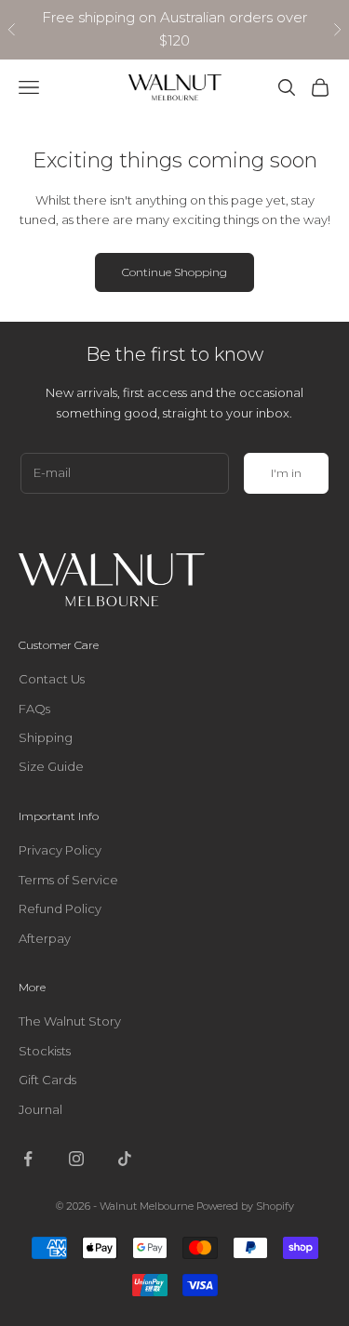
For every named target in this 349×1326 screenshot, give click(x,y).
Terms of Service (68, 879)
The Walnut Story (70, 1021)
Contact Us (52, 678)
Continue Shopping (174, 272)
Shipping (46, 737)
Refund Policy (60, 908)
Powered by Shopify (245, 1206)
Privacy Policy (60, 849)
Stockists (45, 1050)
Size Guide (51, 766)
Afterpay (45, 938)
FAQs (34, 708)
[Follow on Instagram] (76, 1158)
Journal (40, 1109)
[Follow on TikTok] (124, 1158)
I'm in (286, 473)
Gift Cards (47, 1079)
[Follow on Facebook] (28, 1158)
